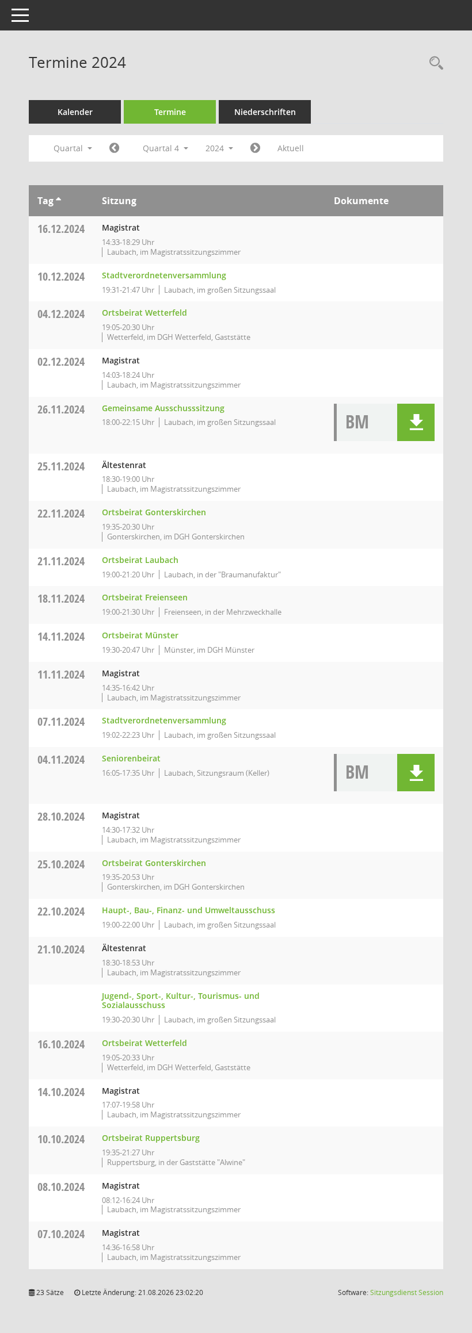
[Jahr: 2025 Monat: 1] (255, 148)
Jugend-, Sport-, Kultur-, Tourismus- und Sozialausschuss (181, 1000)
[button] (416, 422)
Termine (170, 111)
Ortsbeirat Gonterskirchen (154, 512)
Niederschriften (265, 111)
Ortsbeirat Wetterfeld (144, 312)
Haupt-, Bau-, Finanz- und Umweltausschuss (188, 910)
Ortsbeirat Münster (140, 635)
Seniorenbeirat (131, 758)
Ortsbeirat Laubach (140, 559)
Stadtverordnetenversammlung (164, 275)
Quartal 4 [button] (162, 148)
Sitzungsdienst (406, 1292)
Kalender (75, 111)
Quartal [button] (69, 148)
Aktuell (290, 148)
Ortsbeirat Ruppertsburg (151, 1137)
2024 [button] (215, 148)
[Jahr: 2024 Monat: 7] (114, 148)
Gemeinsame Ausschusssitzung (163, 408)
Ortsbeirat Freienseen (145, 597)
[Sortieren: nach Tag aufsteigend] (58, 200)
